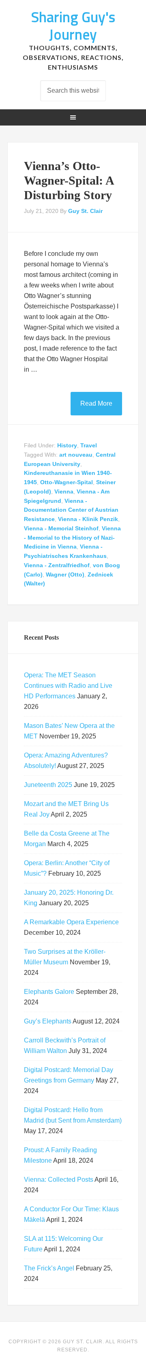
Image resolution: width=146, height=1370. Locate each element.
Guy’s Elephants (47, 1021)
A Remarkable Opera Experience (71, 922)
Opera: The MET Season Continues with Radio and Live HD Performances (68, 686)
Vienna (63, 491)
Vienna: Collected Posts (58, 1179)
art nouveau (75, 454)
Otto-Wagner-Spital (66, 482)
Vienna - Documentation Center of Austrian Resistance (71, 510)
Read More (96, 403)
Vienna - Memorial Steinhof (61, 528)
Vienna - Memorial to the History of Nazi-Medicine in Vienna (72, 537)
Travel (88, 445)
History (67, 445)
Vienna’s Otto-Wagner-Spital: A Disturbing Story (69, 180)
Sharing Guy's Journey (73, 25)
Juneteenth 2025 (48, 784)
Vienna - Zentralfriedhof (57, 565)
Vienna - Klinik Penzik (88, 519)
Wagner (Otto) (65, 574)
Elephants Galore (49, 991)
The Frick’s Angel (49, 1268)
